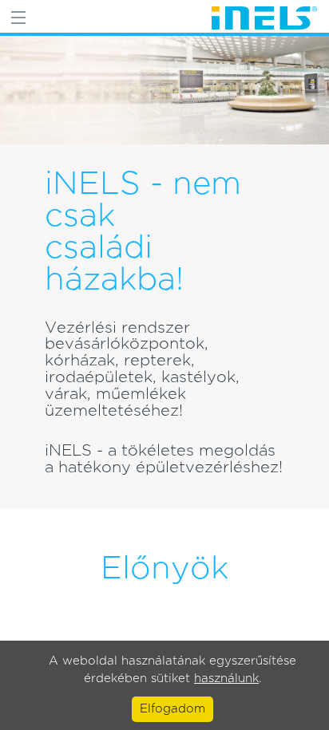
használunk (226, 679)
